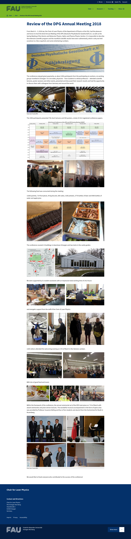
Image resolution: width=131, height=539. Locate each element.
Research (100, 9)
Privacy (15, 517)
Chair (89, 9)
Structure (108, 2)
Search (117, 2)
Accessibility (23, 517)
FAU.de (100, 2)
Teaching (111, 9)
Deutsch (124, 2)
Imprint (9, 517)
